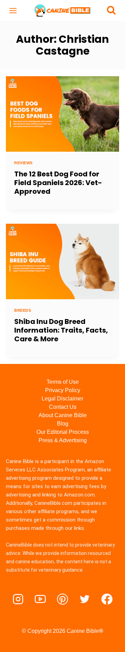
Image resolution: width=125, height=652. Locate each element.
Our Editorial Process (62, 432)
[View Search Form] (111, 10)
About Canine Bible (63, 415)
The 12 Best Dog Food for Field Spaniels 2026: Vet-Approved (58, 182)
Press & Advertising (63, 440)
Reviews (23, 163)
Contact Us (62, 407)
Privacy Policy (62, 390)
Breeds (22, 310)
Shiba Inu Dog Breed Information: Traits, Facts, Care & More (61, 330)
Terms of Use (63, 382)
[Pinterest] (62, 599)
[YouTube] (40, 599)
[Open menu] (13, 10)
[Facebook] (107, 599)
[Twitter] (85, 599)
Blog (62, 424)
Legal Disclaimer (62, 398)
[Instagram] (18, 599)
